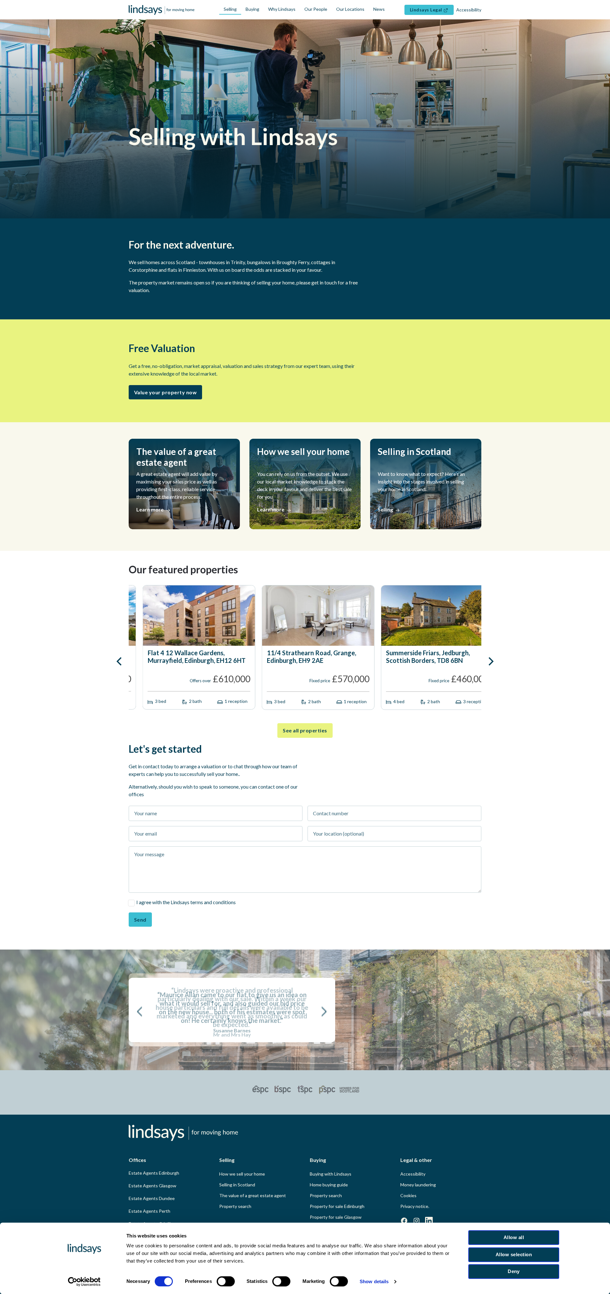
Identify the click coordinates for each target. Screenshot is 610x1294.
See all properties (305, 730)
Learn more (150, 509)
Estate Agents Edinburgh (154, 1173)
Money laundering (418, 1184)
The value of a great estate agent (252, 1195)
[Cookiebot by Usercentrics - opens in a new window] (84, 1281)
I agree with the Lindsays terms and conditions (186, 902)
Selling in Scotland (237, 1184)
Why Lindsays (281, 9)
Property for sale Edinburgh (337, 1206)
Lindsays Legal (426, 9)
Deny (514, 1271)
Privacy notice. (414, 1206)
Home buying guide (329, 1184)
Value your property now (165, 392)
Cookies (408, 1195)
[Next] (490, 661)
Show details (374, 1281)
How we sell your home (242, 1174)
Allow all (514, 1237)
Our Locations (350, 9)
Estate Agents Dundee (152, 1198)
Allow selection (514, 1254)
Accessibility (412, 1174)
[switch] (226, 1281)
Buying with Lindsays (330, 1174)
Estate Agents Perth (149, 1211)
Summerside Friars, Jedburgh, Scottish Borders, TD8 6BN (305, 656)
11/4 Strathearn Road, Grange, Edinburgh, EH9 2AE (188, 656)
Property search (235, 1206)
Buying (252, 9)
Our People (315, 9)
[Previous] (120, 661)
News (379, 9)
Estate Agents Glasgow (152, 1185)
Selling (230, 9)
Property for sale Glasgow (336, 1217)
